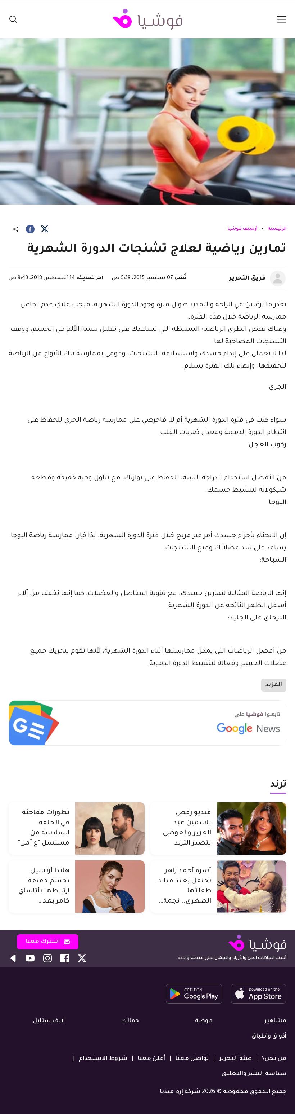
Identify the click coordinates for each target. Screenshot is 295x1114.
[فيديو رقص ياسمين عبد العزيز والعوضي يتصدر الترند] (251, 828)
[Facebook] (30, 229)
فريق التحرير (247, 278)
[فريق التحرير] (277, 278)
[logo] (147, 19)
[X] (44, 229)
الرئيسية (277, 229)
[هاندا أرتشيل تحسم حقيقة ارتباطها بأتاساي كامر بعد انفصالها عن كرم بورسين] (110, 886)
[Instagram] (47, 958)
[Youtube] (30, 958)
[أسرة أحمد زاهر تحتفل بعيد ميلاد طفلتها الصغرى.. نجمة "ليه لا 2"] (251, 886)
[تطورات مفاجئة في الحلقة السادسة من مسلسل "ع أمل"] (110, 828)
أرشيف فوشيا (242, 229)
